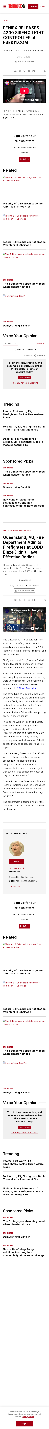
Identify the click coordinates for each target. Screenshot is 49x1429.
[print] (44, 71)
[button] (5, 6)
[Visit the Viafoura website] (39, 355)
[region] (24, 350)
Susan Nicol (24, 580)
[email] (33, 71)
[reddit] (29, 71)
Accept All (24, 1424)
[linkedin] (20, 71)
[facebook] (15, 71)
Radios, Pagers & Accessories (17, 530)
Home (5, 21)
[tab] (10, 344)
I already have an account (24, 383)
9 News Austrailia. (27, 688)
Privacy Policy (28, 1417)
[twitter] (24, 71)
